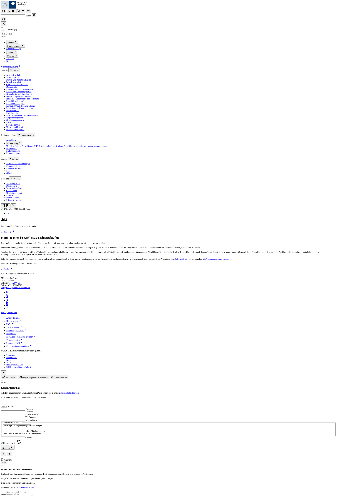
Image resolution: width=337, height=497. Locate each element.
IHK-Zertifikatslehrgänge (45, 146)
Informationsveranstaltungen (95, 146)
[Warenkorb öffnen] (20, 11)
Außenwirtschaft (13, 77)
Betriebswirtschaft (13, 82)
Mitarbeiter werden (14, 200)
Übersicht (10, 146)
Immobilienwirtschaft (15, 101)
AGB (8, 362)
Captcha (28, 437)
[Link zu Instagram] (7, 295)
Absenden (6, 448)
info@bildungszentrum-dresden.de (217, 259)
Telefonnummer (32, 417)
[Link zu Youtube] (7, 305)
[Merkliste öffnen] (11, 11)
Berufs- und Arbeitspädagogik (18, 80)
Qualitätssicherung (14, 193)
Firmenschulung (13, 153)
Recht (8, 122)
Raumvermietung (13, 49)
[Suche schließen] (34, 15)
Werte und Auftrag (14, 188)
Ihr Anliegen (36, 425)
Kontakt (9, 61)
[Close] (2, 27)
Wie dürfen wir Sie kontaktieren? (28, 433)
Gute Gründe (11, 190)
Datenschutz (11, 87)
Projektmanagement (14, 118)
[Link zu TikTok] (7, 297)
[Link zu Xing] (7, 300)
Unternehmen (31, 420)
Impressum (10, 355)
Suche (28, 16)
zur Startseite (6, 232)
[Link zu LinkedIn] (7, 303)
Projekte (9, 195)
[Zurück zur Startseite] (29, 8)
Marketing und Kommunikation (19, 108)
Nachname (29, 412)
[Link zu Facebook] (7, 292)
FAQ (8, 171)
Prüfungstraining (13, 151)
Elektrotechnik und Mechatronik (19, 89)
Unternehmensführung (15, 129)
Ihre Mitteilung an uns (36, 431)
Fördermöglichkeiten (15, 166)
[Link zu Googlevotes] (7, 308)
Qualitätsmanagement (15, 120)
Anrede (10, 406)
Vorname (29, 409)
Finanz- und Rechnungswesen (18, 92)
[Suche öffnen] (3, 11)
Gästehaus (10, 173)
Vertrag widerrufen (9, 312)
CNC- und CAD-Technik (17, 84)
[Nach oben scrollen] (3, 372)
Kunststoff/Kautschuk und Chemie (20, 106)
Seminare (60, 146)
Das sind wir (11, 186)
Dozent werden (12, 198)
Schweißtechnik (13, 125)
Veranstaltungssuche (9, 67)
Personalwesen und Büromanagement (22, 115)
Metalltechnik (12, 113)
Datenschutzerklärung (69, 393)
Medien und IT (12, 110)
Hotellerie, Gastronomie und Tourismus (22, 99)
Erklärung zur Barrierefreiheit (18, 367)
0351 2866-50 (181, 259)
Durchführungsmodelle (74, 146)
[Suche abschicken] (3, 19)
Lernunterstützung (13, 168)
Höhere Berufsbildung (24, 146)
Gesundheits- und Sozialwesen (19, 94)
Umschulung (11, 148)
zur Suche (5, 269)
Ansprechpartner (13, 183)
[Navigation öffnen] (28, 11)
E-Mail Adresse (31, 414)
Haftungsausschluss (14, 365)
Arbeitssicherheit (13, 75)
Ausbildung (11, 140)
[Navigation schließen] (13, 205)
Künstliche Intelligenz (15, 103)
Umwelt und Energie (15, 127)
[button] (19, 443)
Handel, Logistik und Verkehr (18, 96)
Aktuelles (10, 59)
